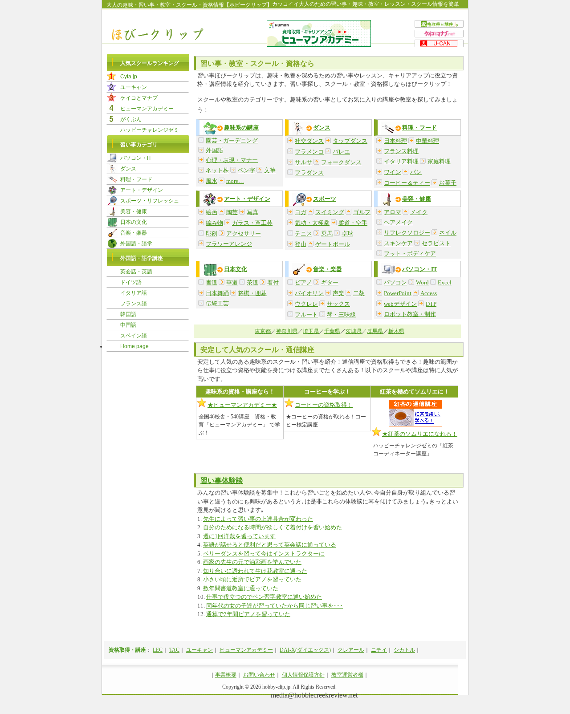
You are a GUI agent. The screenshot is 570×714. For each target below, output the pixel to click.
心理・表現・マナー (232, 160)
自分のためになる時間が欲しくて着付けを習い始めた (272, 527)
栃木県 (396, 331)
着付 (273, 282)
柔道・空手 (352, 222)
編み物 (214, 222)
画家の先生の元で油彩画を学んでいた (252, 562)
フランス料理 (401, 151)
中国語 (128, 325)
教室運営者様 (347, 675)
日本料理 (395, 141)
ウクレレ (306, 303)
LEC (158, 650)
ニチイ (379, 650)
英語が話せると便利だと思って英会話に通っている (269, 544)
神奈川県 (286, 331)
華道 (232, 282)
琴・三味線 (341, 314)
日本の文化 (133, 222)
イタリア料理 (401, 161)
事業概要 (225, 675)
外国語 (214, 150)
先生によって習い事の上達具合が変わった (258, 518)
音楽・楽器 (327, 269)
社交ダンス (309, 141)
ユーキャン (133, 87)
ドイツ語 (131, 282)
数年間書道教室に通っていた (240, 588)
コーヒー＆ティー (407, 182)
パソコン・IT (419, 269)
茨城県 (354, 331)
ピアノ (303, 282)
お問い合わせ (259, 675)
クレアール (351, 650)
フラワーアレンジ (229, 243)
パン (416, 172)
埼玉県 (311, 331)
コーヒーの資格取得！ (324, 405)
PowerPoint (397, 293)
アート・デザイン (247, 198)
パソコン (395, 282)
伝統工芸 (217, 303)
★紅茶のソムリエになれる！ (419, 433)
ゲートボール (332, 244)
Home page (134, 346)
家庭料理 (439, 161)
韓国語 (128, 314)
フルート (306, 314)
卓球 (347, 233)
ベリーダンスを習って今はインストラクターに (264, 553)
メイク (419, 212)
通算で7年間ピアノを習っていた (248, 614)
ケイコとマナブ (139, 98)
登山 (300, 244)
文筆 (270, 170)
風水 (211, 181)
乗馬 (327, 233)
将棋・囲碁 (252, 293)
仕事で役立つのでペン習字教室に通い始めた (264, 596)
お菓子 (447, 182)
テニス (303, 233)
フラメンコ (309, 151)
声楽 (338, 293)
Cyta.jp (128, 76)
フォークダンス (341, 162)
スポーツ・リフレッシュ (149, 201)
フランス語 (133, 303)
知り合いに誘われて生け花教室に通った (255, 571)
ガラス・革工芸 (252, 222)
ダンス (321, 127)
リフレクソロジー (407, 232)
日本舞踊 (217, 293)
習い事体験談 (221, 480)
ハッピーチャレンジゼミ (149, 130)
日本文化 (235, 269)
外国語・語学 (136, 243)
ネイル (447, 232)
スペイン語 (133, 336)
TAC (174, 650)
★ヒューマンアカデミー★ (242, 405)
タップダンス (350, 141)
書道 (211, 282)
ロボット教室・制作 (410, 314)
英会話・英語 (136, 271)
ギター (329, 282)
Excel (445, 282)
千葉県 (332, 331)
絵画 (211, 212)
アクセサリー (243, 233)
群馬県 (375, 331)
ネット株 (217, 170)
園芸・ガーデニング (232, 140)
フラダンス (309, 172)
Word (422, 282)
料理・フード (419, 127)
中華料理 (427, 141)
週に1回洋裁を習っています (239, 536)
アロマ (392, 212)
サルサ (303, 162)
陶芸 (232, 212)
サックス (338, 303)
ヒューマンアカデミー (147, 108)
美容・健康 (416, 198)
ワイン (392, 172)
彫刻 (211, 233)
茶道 (252, 282)
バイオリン (309, 293)
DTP (431, 303)
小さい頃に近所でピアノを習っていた (252, 579)
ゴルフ (361, 212)
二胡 (359, 293)
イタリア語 (133, 293)
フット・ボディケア (410, 253)
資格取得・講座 (127, 650)
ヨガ (300, 212)
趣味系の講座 (241, 127)
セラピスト (436, 243)
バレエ (341, 151)
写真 (252, 212)
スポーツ (324, 198)
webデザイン (400, 303)
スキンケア (398, 243)
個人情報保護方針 (303, 675)
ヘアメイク (398, 222)
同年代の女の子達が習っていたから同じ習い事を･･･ (274, 605)
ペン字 (246, 170)
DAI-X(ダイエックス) (305, 650)
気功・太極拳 (312, 222)
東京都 (263, 331)
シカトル (404, 650)
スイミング (329, 212)
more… (235, 181)
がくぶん (131, 119)
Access (428, 293)
